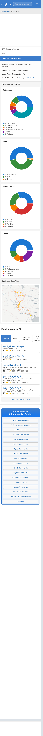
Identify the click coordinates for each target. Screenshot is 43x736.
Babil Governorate (20, 430)
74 (22, 78)
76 (28, 78)
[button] (22, 4)
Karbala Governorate (20, 463)
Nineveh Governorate (20, 487)
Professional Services (26, 338)
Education (6, 338)
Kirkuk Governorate (21, 468)
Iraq (13, 11)
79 (33, 78)
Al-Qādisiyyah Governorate (21, 425)
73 (20, 78)
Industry (15, 338)
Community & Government (38, 338)
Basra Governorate (21, 439)
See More (20, 501)
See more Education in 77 (20, 399)
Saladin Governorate (20, 492)
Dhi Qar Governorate (20, 444)
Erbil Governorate (20, 458)
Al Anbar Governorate (21, 420)
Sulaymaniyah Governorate (21, 496)
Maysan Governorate (20, 473)
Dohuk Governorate (21, 454)
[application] (20, 107)
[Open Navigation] (37, 4)
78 (31, 78)
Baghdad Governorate (21, 435)
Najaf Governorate (20, 482)
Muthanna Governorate (20, 477)
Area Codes (5, 11)
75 (25, 78)
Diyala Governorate (21, 449)
